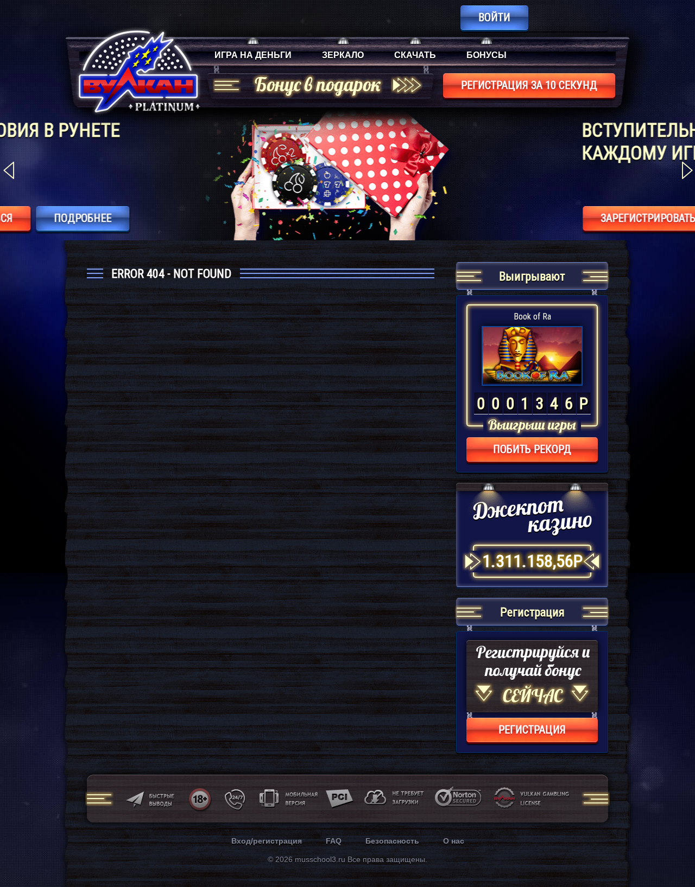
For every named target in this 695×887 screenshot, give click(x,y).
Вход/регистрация (266, 841)
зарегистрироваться (474, 218)
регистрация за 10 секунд (529, 85)
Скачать (415, 55)
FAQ (334, 841)
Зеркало (343, 55)
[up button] (670, 849)
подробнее (598, 218)
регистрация (532, 729)
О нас (453, 841)
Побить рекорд (532, 449)
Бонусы (486, 55)
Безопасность (392, 841)
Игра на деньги (253, 55)
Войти (494, 17)
